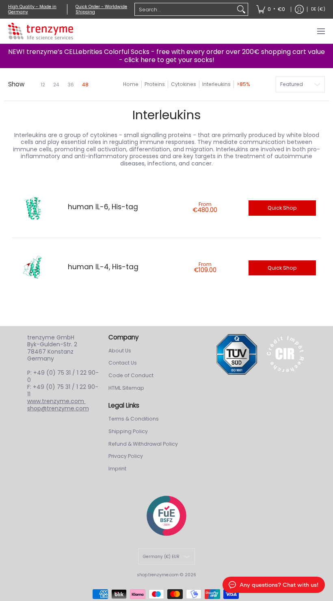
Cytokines (183, 84)
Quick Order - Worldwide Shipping (101, 9)
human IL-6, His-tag (103, 207)
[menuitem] (270, 9)
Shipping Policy (128, 431)
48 (85, 85)
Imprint (117, 468)
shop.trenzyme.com (158, 575)
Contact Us (122, 362)
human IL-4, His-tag (103, 267)
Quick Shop (282, 207)
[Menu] (320, 31)
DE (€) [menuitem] (318, 9)
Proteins (155, 84)
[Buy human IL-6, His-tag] (34, 208)
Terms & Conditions (133, 418)
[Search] (241, 9)
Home (130, 84)
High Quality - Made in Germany (32, 9)
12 (43, 85)
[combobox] (185, 9)
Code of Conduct (131, 375)
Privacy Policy (125, 456)
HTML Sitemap (126, 387)
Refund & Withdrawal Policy (143, 443)
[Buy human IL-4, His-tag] (34, 268)
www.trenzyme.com (56, 401)
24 (56, 85)
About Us (119, 350)
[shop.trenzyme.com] (40, 31)
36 (70, 85)
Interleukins (216, 84)
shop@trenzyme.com (58, 408)
